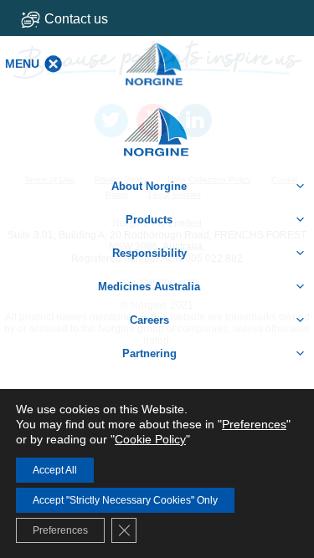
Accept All (55, 470)
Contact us (76, 19)
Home (157, 123)
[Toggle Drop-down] (79, 19)
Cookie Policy (150, 439)
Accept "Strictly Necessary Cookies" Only (125, 500)
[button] (22, 63)
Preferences (254, 424)
